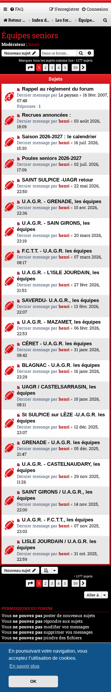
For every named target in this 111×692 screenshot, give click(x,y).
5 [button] (65, 67)
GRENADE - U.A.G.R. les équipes (61, 442)
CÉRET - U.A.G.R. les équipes (57, 343)
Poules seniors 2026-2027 (51, 158)
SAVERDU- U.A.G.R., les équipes (60, 300)
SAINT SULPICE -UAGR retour (57, 180)
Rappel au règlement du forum (58, 89)
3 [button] (52, 67)
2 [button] (45, 67)
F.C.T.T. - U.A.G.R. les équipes (57, 251)
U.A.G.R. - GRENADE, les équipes (61, 201)
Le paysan (68, 95)
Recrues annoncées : (46, 115)
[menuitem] (16, 9)
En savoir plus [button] (24, 666)
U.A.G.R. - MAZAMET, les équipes (61, 322)
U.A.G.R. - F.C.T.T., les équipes (57, 520)
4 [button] (58, 67)
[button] (30, 67)
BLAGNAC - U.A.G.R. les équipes (61, 365)
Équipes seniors (29, 35)
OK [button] (33, 681)
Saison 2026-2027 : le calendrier (59, 136)
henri (33, 44)
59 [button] (75, 67)
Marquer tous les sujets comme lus (46, 60)
